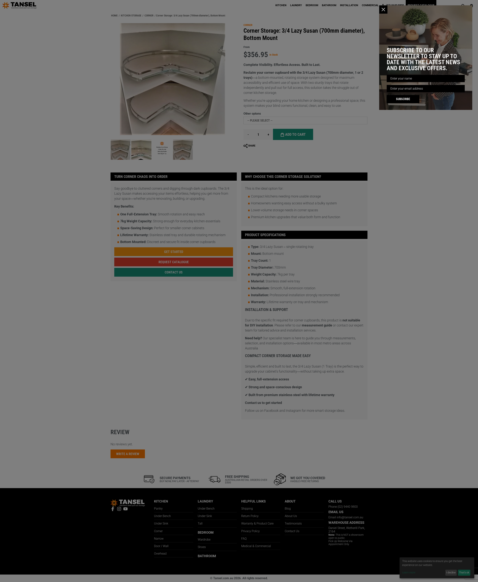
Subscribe (403, 99)
